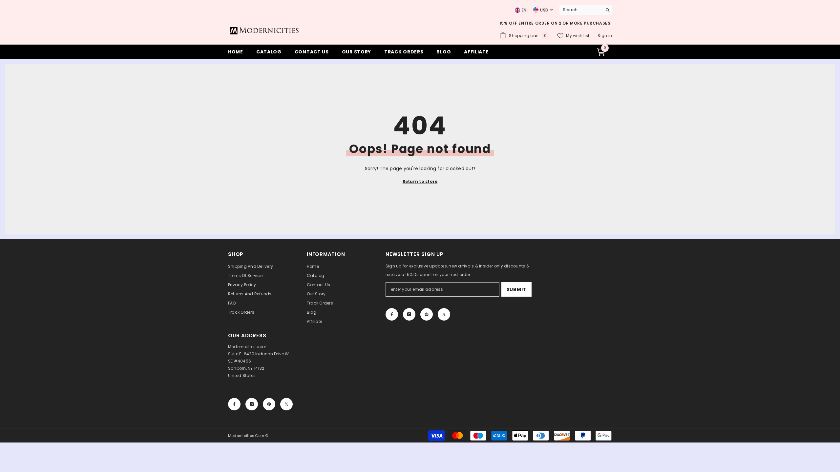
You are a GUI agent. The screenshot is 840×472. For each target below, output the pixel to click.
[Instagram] (409, 314)
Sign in (605, 35)
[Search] (585, 10)
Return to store (420, 181)
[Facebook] (392, 314)
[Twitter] (444, 314)
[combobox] (579, 10)
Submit (516, 289)
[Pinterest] (426, 314)
